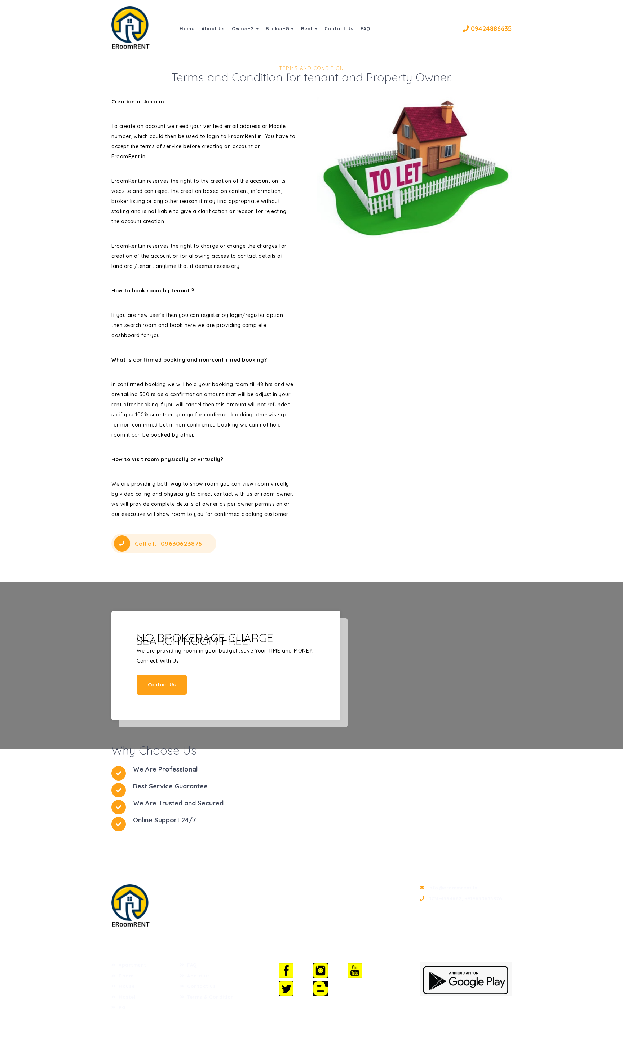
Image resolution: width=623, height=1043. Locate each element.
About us (198, 975)
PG (122, 1007)
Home (187, 28)
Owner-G (243, 28)
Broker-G (277, 28)
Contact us (201, 986)
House (127, 986)
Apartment (132, 965)
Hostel (127, 997)
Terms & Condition (210, 997)
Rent (307, 28)
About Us (213, 28)
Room (126, 975)
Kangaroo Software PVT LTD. (299, 1027)
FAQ (366, 28)
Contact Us (338, 28)
